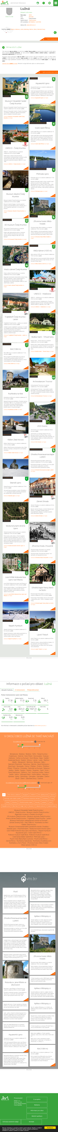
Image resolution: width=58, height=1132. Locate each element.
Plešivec (33, 766)
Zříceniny (33, 216)
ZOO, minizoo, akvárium (36, 421)
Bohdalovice (14, 754)
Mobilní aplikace (37, 1116)
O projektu (36, 1099)
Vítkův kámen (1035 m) (29, 845)
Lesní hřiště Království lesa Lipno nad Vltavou (22, 831)
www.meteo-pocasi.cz (40, 725)
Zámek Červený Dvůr (16, 822)
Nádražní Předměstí (15, 764)
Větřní (30, 15)
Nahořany (26, 29)
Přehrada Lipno (39, 837)
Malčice (46, 760)
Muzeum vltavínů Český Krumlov (38, 812)
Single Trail (23, 806)
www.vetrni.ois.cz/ (31, 25)
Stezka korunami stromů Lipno (40, 829)
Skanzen (34, 332)
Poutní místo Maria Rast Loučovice (21, 839)
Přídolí (10, 768)
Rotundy (37, 802)
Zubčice (40, 778)
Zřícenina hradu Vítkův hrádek (37, 843)
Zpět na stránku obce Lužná (50, 72)
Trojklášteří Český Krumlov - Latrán (39, 818)
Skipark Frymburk (44, 831)
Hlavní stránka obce (52, 39)
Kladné (23, 760)
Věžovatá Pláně (25, 774)
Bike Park (15, 806)
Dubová (45, 756)
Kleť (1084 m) (29, 822)
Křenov (29, 760)
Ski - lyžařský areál (8, 477)
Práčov (39, 766)
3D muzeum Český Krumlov (16, 816)
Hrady (52, 798)
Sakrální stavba (7, 311)
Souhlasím (50, 1128)
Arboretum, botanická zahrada (31, 798)
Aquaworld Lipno (21, 833)
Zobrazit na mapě (14, 164)
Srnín (46, 770)
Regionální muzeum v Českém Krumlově (28, 814)
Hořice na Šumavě (22, 758)
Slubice (29, 770)
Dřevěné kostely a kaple (36, 449)
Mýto (43, 762)
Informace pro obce (37, 1110)
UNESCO (7, 143)
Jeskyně (44, 802)
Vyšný (17, 776)
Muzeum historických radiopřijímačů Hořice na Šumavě (28, 820)
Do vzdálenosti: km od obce (23, 741)
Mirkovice (37, 762)
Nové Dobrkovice (43, 764)
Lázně (33, 629)
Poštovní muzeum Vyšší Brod (18, 835)
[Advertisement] (29, 670)
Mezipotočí (21, 762)
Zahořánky (24, 776)
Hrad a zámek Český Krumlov (16, 818)
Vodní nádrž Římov (34, 833)
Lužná (25, 8)
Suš (29, 772)
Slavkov (22, 770)
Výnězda (11, 776)
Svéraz (46, 772)
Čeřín (34, 754)
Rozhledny (7, 388)
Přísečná (16, 768)
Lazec (41, 760)
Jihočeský (31, 16)
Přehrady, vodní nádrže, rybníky (38, 123)
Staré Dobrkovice (14, 772)
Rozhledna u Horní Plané (17, 843)
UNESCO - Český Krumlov (16, 812)
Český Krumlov (32, 20)
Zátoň (35, 29)
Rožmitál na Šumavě (35, 768)
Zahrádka (32, 776)
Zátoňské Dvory (41, 29)
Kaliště (46, 758)
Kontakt (31, 1122)
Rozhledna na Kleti (41, 822)
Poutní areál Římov (40, 839)
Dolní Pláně (28, 756)
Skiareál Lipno (11, 829)
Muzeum (7, 96)
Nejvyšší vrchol (7, 344)
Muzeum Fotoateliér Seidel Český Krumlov (28, 810)
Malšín (14, 762)
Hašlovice (17, 29)
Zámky (6, 264)
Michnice (30, 762)
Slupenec (36, 770)
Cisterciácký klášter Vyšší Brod (23, 837)
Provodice (24, 768)
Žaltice (47, 776)
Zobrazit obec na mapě (9, 63)
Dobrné (12, 29)
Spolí (42, 770)
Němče (31, 29)
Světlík (11, 774)
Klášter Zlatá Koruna (29, 825)
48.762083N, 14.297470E (35, 22)
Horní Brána (34, 758)
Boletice (22, 754)
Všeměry (45, 774)
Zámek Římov (10, 841)
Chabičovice (13, 756)
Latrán (35, 760)
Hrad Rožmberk (23, 829)
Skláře (17, 770)
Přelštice (46, 766)
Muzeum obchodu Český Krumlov (38, 816)
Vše (4, 795)
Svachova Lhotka (37, 772)
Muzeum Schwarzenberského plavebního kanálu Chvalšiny (28, 827)
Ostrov (27, 766)
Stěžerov (24, 772)
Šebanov (46, 768)
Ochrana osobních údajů (10, 1122)
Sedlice (11, 770)
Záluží (17, 778)
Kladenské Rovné (14, 760)
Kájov (41, 758)
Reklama (37, 1105)
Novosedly (20, 766)
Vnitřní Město (36, 774)
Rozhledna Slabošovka (24, 841)
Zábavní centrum (7, 219)
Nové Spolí (11, 766)
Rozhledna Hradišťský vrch (42, 841)
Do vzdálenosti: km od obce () (21, 783)
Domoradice (38, 756)
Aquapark (33, 78)
